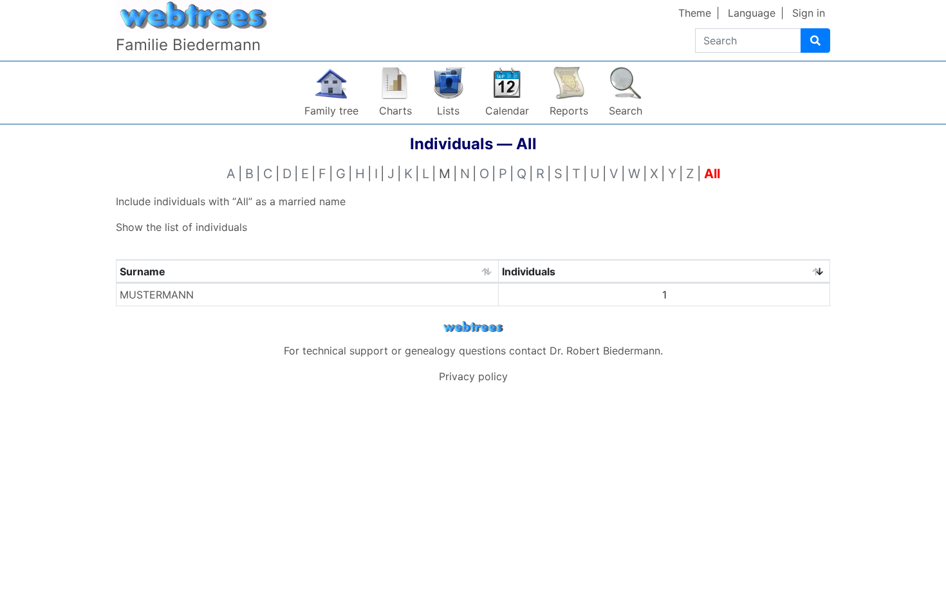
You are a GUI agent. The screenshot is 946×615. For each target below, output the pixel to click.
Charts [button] (395, 110)
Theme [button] (694, 12)
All (712, 173)
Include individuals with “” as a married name (231, 201)
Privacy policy (473, 376)
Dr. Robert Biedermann (605, 350)
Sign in (808, 12)
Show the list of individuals (181, 227)
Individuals (528, 271)
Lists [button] (448, 110)
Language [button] (751, 12)
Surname (142, 271)
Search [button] (625, 110)
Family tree (331, 110)
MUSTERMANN (157, 294)
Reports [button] (569, 110)
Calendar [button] (507, 110)
